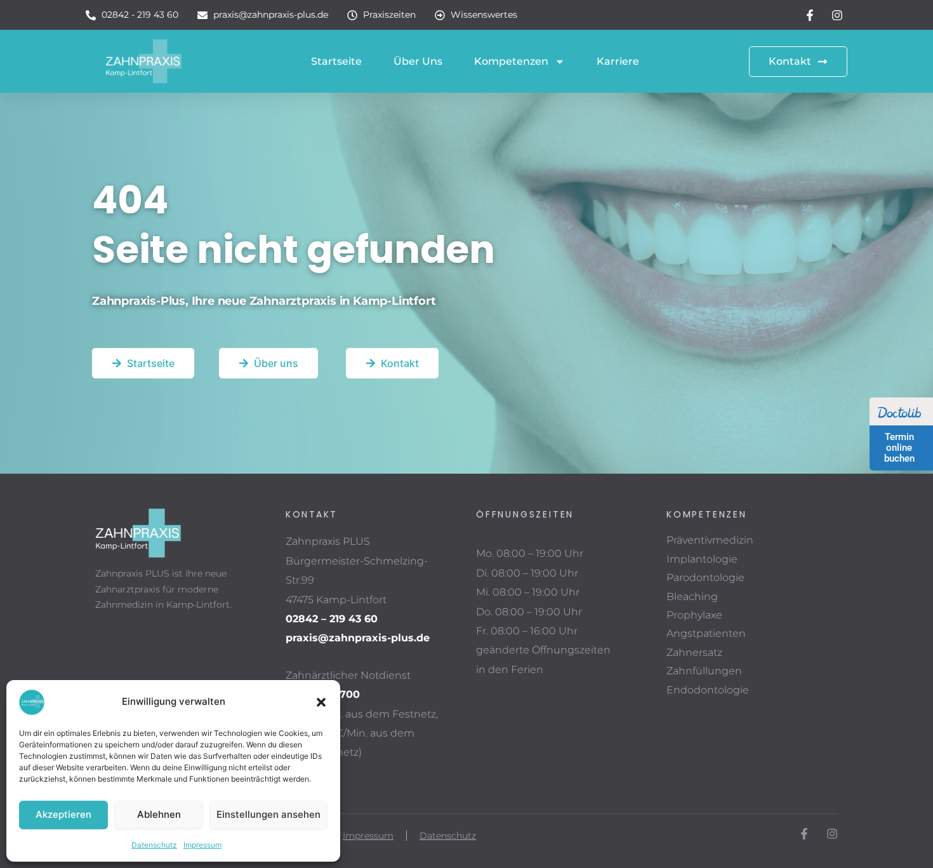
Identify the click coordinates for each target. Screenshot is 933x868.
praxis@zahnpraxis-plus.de (358, 638)
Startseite (336, 61)
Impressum (202, 845)
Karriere (618, 61)
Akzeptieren (63, 814)
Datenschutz (154, 845)
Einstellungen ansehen (268, 814)
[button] (321, 702)
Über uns (418, 61)
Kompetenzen (511, 61)
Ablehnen (159, 814)
